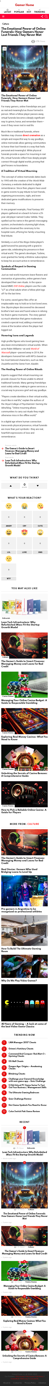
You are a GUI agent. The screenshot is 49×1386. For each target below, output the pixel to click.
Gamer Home (24, 5)
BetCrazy (24, 1379)
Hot (29, 12)
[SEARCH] (46, 16)
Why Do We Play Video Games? (19, 981)
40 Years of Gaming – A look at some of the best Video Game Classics (24, 1025)
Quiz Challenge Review (20, 1099)
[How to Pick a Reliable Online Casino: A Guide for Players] (24, 794)
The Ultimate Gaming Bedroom (24, 1093)
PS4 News (39, 1376)
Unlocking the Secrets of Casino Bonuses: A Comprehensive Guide (24, 774)
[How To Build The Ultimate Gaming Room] (24, 930)
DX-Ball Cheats (16, 1061)
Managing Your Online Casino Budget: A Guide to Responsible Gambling (24, 701)
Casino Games (8, 696)
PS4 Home (30, 1376)
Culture (5, 657)
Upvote (10, 486)
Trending (39, 12)
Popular (19, 12)
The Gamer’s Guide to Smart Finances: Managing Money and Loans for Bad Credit (23, 664)
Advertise (42, 1383)
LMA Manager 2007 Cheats (22, 1042)
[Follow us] (41, 16)
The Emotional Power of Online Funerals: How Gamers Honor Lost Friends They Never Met (24, 1216)
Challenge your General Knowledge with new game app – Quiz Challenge (27, 1080)
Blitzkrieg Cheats (17, 1074)
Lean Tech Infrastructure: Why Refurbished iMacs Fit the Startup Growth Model (20, 625)
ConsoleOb (33, 1379)
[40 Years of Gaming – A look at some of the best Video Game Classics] (24, 1002)
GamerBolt (15, 1379)
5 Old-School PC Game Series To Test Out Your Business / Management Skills (27, 1086)
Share (5, 49)
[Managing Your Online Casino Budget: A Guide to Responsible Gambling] (24, 685)
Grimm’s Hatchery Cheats (21, 1049)
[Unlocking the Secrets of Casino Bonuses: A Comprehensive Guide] (24, 758)
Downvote (37, 486)
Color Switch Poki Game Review (24, 1111)
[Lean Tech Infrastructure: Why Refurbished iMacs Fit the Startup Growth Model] (24, 607)
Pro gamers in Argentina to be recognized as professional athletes (21, 910)
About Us (6, 1383)
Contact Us (17, 1383)
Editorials (6, 618)
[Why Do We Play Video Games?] (24, 966)
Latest (7, 12)
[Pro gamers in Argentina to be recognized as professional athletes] (24, 890)
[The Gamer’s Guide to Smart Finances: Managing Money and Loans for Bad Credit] (24, 646)
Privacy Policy (30, 1383)
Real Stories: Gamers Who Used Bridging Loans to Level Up (19, 870)
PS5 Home (20, 1376)
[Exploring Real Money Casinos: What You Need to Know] (24, 721)
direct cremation (31, 135)
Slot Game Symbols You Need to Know (28, 1105)
